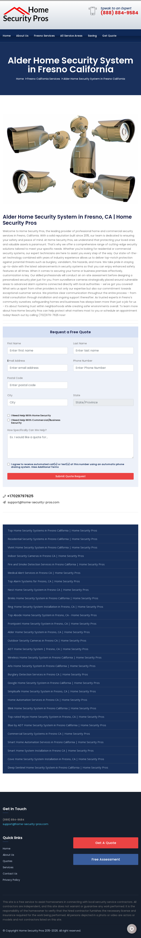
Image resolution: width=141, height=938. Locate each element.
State (76, 395)
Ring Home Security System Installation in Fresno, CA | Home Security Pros (55, 606)
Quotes (7, 861)
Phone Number (82, 361)
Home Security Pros (31, 930)
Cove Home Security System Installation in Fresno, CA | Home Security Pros (56, 759)
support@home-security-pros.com (33, 502)
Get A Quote (105, 842)
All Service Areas (71, 36)
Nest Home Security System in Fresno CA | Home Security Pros (48, 589)
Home (7, 36)
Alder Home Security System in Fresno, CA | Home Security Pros (49, 632)
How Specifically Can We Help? (27, 430)
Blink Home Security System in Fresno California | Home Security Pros (52, 708)
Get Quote (109, 36)
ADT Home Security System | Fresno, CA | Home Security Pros (48, 649)
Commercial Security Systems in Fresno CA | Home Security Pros (49, 733)
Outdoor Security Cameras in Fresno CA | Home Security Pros (47, 640)
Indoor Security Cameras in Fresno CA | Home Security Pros (46, 556)
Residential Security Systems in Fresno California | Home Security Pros (52, 539)
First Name (14, 343)
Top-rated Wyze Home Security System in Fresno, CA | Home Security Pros (56, 716)
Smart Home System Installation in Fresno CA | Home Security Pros (51, 750)
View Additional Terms (45, 467)
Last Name (80, 343)
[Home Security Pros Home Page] (26, 14)
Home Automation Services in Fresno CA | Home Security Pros (47, 700)
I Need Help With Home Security (31, 415)
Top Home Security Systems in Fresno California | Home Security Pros (52, 530)
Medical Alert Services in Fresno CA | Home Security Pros (44, 573)
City (9, 395)
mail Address (16, 361)
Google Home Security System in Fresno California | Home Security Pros (54, 683)
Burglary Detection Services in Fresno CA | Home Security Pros (48, 674)
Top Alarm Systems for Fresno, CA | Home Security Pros (44, 581)
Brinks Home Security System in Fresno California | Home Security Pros (53, 598)
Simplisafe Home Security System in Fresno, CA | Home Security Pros (52, 691)
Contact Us (10, 873)
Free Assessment (106, 859)
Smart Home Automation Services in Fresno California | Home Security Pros (56, 742)
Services (8, 867)
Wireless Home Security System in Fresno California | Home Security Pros (55, 657)
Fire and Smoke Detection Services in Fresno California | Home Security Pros (56, 564)
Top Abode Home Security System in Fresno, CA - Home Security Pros (52, 615)
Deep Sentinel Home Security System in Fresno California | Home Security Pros (58, 767)
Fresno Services (44, 36)
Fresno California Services (43, 79)
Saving (92, 36)
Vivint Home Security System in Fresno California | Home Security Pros (52, 547)
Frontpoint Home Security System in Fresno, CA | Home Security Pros (52, 623)
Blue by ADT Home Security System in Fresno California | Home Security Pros (57, 725)
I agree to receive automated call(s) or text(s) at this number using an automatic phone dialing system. (67, 465)
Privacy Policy (11, 880)
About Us (22, 36)
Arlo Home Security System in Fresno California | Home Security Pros (51, 666)
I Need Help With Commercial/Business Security (35, 421)
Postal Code (15, 378)
